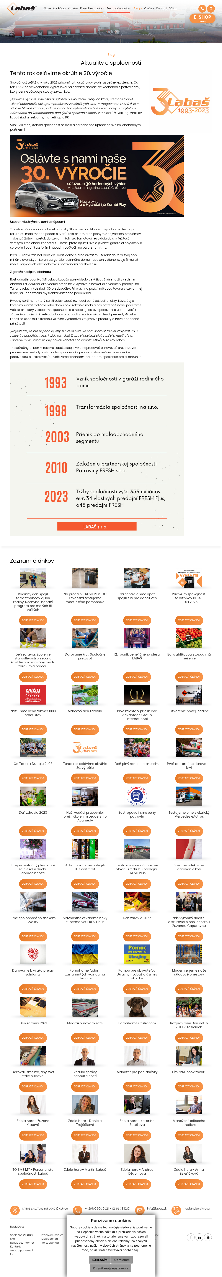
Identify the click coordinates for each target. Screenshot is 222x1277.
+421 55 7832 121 (120, 1208)
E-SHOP (202, 18)
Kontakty (15, 1246)
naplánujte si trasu (197, 1208)
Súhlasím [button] (100, 1260)
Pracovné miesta (52, 1235)
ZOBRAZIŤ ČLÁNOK (33, 620)
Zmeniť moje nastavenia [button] (110, 1268)
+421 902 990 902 (96, 1208)
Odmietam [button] (122, 1260)
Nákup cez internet (22, 1242)
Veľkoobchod (50, 1242)
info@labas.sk (156, 1208)
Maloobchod (49, 1239)
